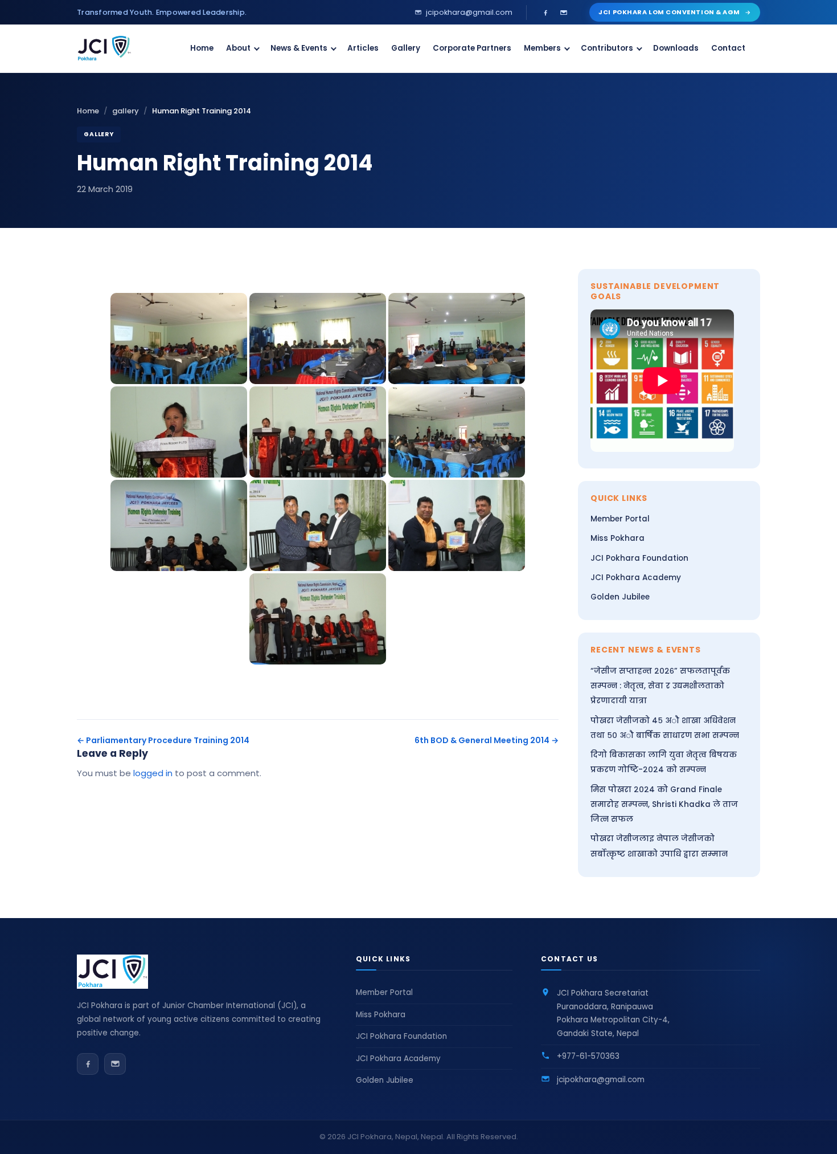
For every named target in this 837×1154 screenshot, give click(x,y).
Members (542, 48)
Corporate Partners (472, 48)
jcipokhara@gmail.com (601, 1079)
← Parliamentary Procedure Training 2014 (163, 740)
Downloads (676, 48)
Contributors (607, 48)
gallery (125, 110)
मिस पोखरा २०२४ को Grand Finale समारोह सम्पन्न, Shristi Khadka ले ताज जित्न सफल (664, 804)
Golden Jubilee (620, 597)
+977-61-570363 (588, 1056)
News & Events (298, 48)
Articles (363, 48)
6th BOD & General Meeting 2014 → (487, 740)
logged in (153, 773)
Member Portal (620, 518)
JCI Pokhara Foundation (639, 558)
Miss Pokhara (617, 538)
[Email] (563, 12)
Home (202, 48)
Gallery (405, 48)
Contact (728, 48)
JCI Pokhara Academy (635, 577)
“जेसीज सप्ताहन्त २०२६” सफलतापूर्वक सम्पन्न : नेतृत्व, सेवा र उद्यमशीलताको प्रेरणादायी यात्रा (660, 686)
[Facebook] (545, 12)
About (238, 48)
